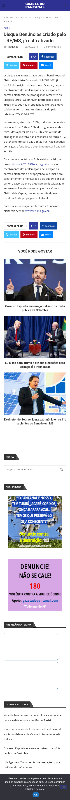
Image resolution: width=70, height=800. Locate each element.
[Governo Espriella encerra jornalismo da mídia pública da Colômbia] (35, 280)
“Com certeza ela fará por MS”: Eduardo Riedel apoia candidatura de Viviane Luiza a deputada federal (32, 734)
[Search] (66, 5)
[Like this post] (34, 56)
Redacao (13, 46)
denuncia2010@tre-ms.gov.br (31, 164)
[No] (63, 787)
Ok (36, 794)
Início (6, 17)
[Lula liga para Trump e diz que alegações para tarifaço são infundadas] (35, 337)
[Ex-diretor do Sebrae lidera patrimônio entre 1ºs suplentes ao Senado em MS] (35, 393)
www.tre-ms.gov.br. (37, 211)
